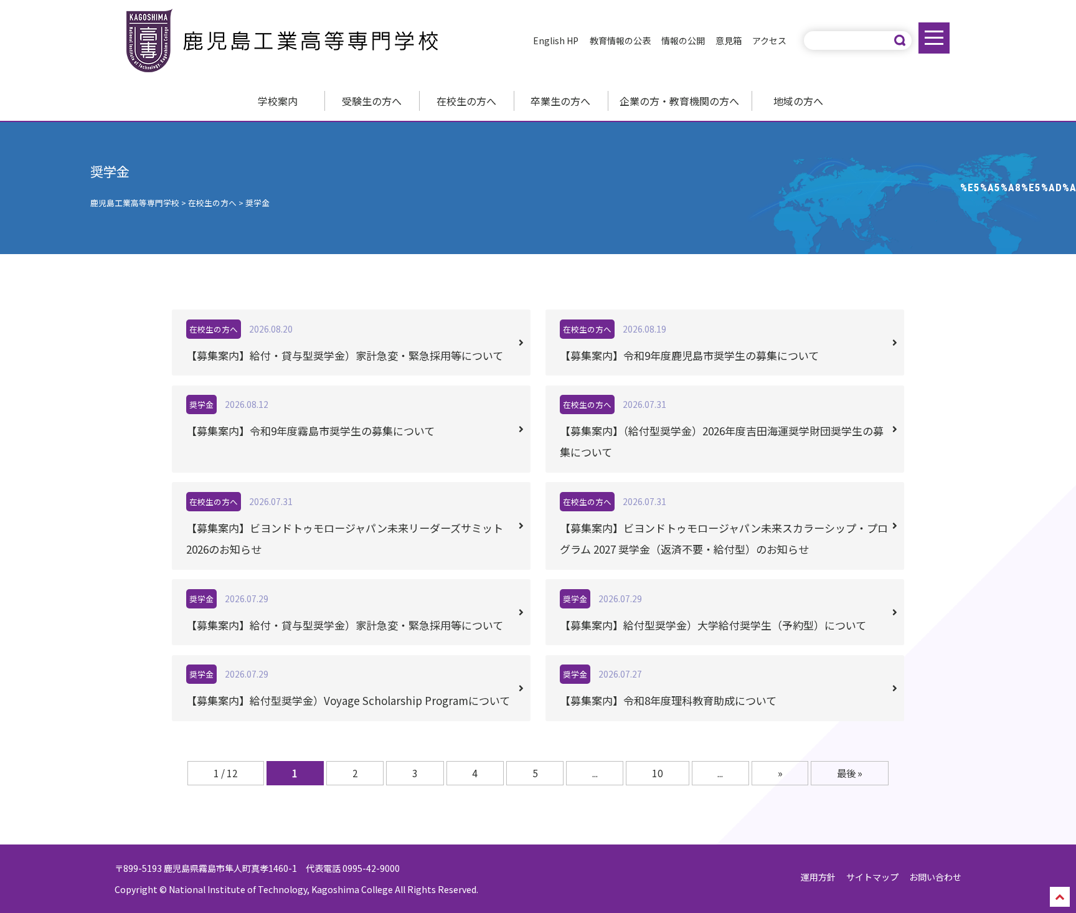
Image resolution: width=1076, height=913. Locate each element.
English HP (555, 40)
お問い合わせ (935, 877)
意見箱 (728, 40)
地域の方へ (798, 100)
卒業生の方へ (560, 100)
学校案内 (278, 100)
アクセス (769, 40)
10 (657, 773)
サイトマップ (872, 877)
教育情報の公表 (620, 40)
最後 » (849, 773)
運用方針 (818, 877)
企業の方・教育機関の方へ (679, 100)
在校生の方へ (466, 100)
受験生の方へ (372, 100)
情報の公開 (683, 40)
